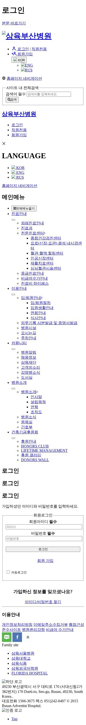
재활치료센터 (42, 263)
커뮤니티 (19, 343)
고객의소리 (30, 367)
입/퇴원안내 (31, 298)
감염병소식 (30, 372)
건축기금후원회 (24, 432)
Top (14, 719)
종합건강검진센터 (46, 238)
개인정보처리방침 (17, 625)
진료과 (26, 228)
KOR (21, 60)
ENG (29, 65)
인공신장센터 (42, 258)
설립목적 (38, 402)
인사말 (36, 397)
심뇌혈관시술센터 (46, 268)
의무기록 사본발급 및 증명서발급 (49, 323)
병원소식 (28, 417)
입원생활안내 (42, 308)
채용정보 (28, 357)
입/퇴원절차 (41, 303)
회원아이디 (43, 522)
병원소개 (19, 382)
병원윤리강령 (33, 630)
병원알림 (28, 352)
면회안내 (38, 313)
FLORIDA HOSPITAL (29, 673)
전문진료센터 (32, 233)
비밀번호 (43, 533)
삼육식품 (19, 663)
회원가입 (24, 54)
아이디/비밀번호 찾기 (43, 602)
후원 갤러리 (31, 455)
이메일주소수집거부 (50, 625)
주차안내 (28, 338)
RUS (28, 70)
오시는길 (28, 333)
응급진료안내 (32, 273)
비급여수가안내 (34, 278)
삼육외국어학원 (24, 668)
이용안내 (19, 288)
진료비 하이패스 (35, 283)
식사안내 (38, 318)
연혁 (34, 407)
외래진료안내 (32, 223)
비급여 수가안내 (60, 630)
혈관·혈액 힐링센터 (47, 253)
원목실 (26, 422)
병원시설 (28, 328)
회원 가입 (45, 561)
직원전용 (39, 49)
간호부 (26, 427)
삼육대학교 (21, 658)
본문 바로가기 (14, 23)
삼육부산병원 (19, 114)
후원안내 (28, 441)
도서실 (26, 377)
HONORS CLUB (35, 446)
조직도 (36, 412)
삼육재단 (28, 362)
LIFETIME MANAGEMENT (44, 450)
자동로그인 (19, 572)
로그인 (22, 49)
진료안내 (19, 214)
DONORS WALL (35, 460)
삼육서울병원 (22, 653)
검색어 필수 (16, 94)
